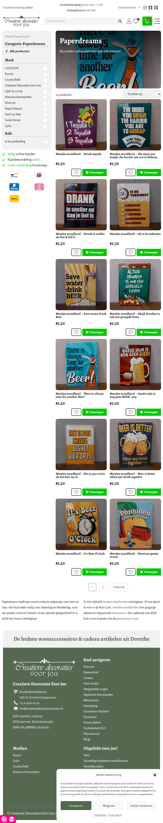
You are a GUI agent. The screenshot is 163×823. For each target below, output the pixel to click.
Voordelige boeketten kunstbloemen (105, 760)
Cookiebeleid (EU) (94, 728)
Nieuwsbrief (91, 672)
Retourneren (91, 700)
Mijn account (91, 733)
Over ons (88, 666)
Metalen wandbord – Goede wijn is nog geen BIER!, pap (132, 395)
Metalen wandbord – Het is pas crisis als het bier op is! (80, 475)
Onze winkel (91, 683)
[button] (155, 775)
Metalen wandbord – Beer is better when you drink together (132, 475)
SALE (86, 755)
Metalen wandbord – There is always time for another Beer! (80, 395)
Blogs (86, 739)
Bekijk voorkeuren (141, 806)
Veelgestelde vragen (95, 689)
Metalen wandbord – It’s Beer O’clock (80, 553)
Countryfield (20, 766)
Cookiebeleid (100, 815)
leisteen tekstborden (115, 601)
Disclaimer (90, 717)
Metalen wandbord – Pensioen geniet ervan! (134, 555)
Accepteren (76, 806)
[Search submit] (120, 21)
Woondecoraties (93, 766)
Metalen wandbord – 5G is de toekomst (135, 234)
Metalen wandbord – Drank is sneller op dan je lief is (80, 235)
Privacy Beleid (114, 815)
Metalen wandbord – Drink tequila (78, 154)
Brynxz (17, 755)
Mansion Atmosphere (26, 772)
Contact (88, 678)
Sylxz (16, 760)
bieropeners (119, 613)
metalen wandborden (125, 607)
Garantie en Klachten (96, 711)
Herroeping (90, 705)
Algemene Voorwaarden (98, 694)
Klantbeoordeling (18, 7)
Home (9, 36)
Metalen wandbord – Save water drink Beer (81, 315)
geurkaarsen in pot (127, 618)
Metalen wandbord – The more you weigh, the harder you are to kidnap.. (134, 155)
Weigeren (109, 806)
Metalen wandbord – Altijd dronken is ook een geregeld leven (135, 315)
